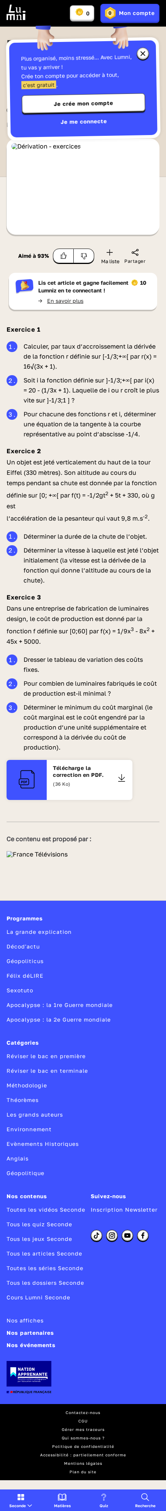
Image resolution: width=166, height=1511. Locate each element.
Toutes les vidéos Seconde (46, 1209)
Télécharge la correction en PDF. (78, 771)
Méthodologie (27, 1085)
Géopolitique (25, 1173)
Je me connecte (84, 121)
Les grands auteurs (35, 1114)
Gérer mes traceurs (83, 1429)
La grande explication (39, 931)
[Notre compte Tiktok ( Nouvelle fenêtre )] (96, 1235)
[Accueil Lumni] (16, 12)
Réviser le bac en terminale (47, 1070)
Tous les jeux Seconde (39, 1239)
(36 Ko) (62, 784)
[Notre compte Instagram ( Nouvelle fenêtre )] (112, 1235)
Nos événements (31, 1345)
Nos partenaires (30, 1332)
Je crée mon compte (83, 103)
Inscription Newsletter (124, 1209)
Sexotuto (20, 990)
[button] (20, 1500)
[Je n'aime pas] (84, 256)
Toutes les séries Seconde (45, 1268)
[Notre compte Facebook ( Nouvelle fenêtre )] (143, 1235)
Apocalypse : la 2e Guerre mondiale (59, 1019)
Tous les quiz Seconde (39, 1224)
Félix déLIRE (25, 975)
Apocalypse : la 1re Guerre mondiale (60, 1005)
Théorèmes (23, 1100)
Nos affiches (25, 1320)
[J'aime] (63, 256)
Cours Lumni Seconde (38, 1297)
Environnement (29, 1129)
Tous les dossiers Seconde (45, 1282)
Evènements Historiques (43, 1143)
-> (60, 300)
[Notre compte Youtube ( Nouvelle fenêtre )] (127, 1235)
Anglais (18, 1158)
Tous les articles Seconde (44, 1253)
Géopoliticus (25, 961)
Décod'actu (23, 946)
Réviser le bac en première (46, 1056)
